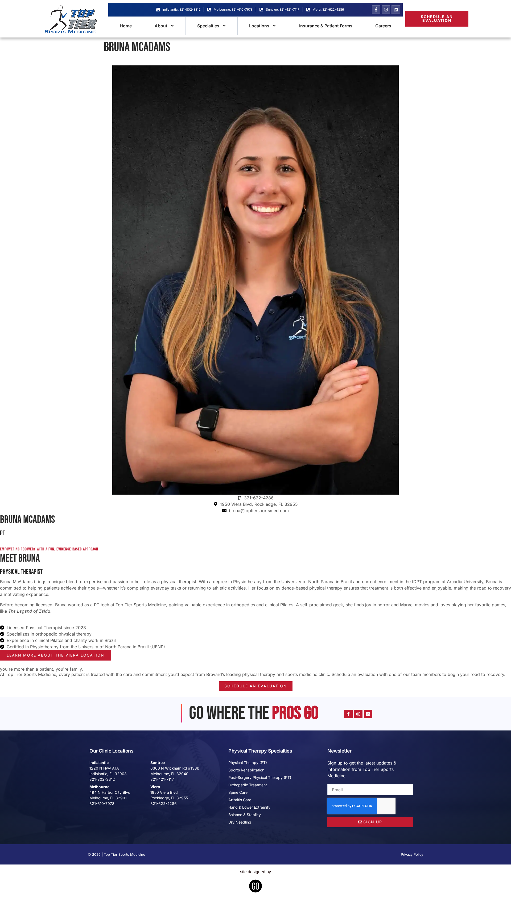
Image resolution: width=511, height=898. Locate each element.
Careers (383, 25)
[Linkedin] (396, 9)
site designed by (255, 872)
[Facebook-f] (376, 9)
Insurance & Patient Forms (325, 25)
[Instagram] (386, 9)
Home (126, 25)
